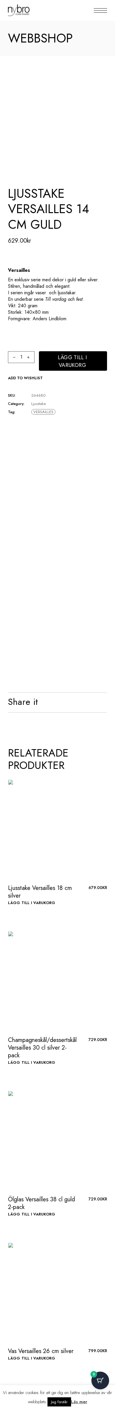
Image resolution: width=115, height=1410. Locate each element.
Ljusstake (38, 403)
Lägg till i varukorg (72, 361)
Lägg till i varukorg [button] (31, 903)
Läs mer (79, 1401)
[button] (25, 378)
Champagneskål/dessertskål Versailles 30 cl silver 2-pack (42, 1048)
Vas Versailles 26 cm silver (40, 1351)
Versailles (43, 412)
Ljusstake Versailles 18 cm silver (40, 892)
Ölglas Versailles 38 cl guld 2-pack (41, 1203)
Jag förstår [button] (59, 1402)
